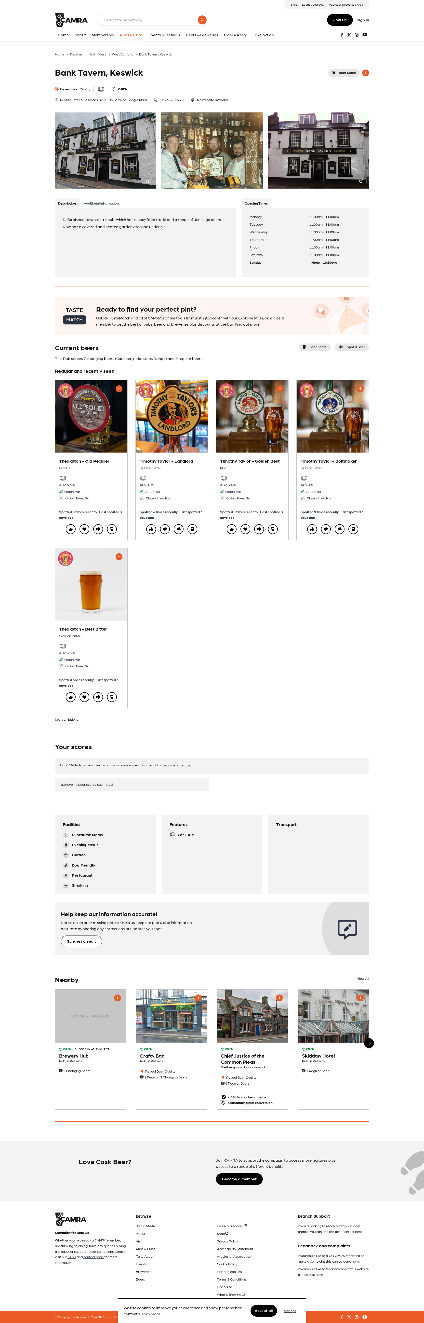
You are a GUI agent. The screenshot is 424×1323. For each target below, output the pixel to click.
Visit (139, 1241)
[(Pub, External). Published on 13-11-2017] (333, 1049)
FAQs (71, 1257)
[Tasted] (112, 529)
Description (67, 203)
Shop (294, 4)
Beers (140, 1279)
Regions (76, 54)
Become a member (177, 765)
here (358, 1231)
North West (97, 54)
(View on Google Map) (130, 100)
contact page (93, 1257)
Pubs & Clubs (145, 1249)
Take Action (145, 1256)
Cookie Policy (227, 1264)
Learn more (149, 1314)
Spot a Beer (356, 347)
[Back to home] (71, 20)
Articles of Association (234, 1256)
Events (141, 1264)
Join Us (340, 19)
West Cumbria (122, 54)
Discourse (224, 1287)
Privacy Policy (227, 1241)
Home (59, 54)
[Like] (71, 529)
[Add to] (365, 72)
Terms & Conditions (232, 1279)
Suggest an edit (81, 941)
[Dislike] (98, 529)
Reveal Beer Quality (74, 89)
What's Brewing (229, 1294)
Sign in (363, 19)
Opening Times (256, 203)
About (140, 1233)
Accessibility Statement (235, 1249)
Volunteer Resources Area (346, 4)
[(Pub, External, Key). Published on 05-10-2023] (252, 1049)
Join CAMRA (145, 1226)
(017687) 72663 (172, 100)
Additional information (101, 203)
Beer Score (347, 72)
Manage (290, 1311)
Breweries (143, 1271)
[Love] (84, 529)
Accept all (264, 1310)
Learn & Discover (313, 4)
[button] (369, 1043)
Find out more (247, 324)
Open (123, 89)
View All (363, 978)
